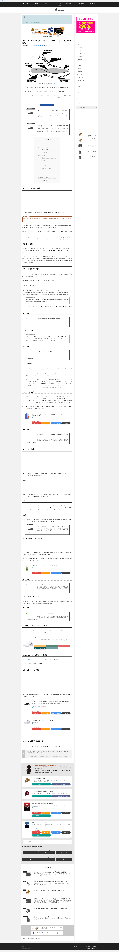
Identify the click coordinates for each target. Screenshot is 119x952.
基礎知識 (80, 59)
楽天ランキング (64, 645)
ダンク (69, 639)
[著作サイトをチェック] (30, 859)
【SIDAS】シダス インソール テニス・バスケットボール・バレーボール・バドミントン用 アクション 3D (51, 415)
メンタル (80, 95)
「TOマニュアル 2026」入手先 (38, 778)
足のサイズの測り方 (45, 149)
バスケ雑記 (79, 98)
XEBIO (52, 648)
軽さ (42, 157)
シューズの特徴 (43, 659)
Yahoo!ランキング (52, 645)
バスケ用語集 (80, 50)
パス (79, 89)
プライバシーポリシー (75, 946)
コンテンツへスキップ (5, 0)
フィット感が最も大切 (43, 147)
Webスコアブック (81, 44)
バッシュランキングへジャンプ (47, 105)
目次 (46, 139)
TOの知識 (80, 65)
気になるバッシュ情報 (43, 177)
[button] (71, 842)
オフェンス (80, 77)
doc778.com (54, 83)
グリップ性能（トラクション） (48, 165)
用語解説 (80, 68)
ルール (79, 62)
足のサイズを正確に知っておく (29, 659)
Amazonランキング (40, 645)
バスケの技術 (80, 74)
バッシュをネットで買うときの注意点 (49, 173)
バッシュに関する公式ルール (36, 45)
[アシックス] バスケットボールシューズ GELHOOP (43, 720)
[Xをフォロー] (47, 859)
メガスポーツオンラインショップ (40, 648)
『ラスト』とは (45, 152)
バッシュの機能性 (42, 155)
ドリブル (80, 86)
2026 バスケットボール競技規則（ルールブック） (43, 803)
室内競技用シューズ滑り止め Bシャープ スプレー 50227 (44, 565)
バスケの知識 (34, 846)
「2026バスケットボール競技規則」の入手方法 (42, 791)
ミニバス (39, 846)
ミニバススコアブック (82, 41)
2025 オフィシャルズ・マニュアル (39, 822)
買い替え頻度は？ (45, 143)
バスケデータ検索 (81, 47)
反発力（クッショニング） (47, 168)
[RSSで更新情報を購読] (64, 859)
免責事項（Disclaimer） (92, 946)
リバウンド (80, 92)
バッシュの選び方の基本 (44, 141)
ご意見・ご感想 (84, 946)
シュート (80, 83)
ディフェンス (81, 80)
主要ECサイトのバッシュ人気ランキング (42, 637)
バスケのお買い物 (27, 846)
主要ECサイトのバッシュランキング (46, 171)
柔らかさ (43, 160)
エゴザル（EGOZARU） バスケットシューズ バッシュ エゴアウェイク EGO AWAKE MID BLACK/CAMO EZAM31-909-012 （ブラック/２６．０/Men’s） (50, 702)
